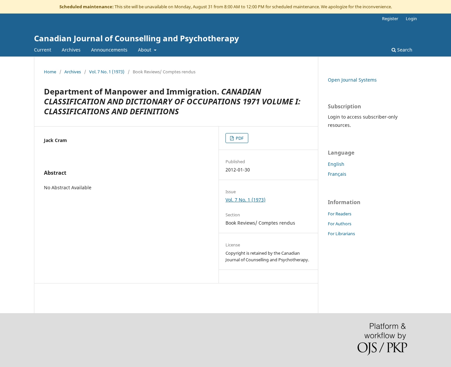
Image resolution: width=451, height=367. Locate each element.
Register (390, 18)
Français (337, 174)
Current (42, 50)
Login (411, 18)
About (145, 50)
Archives (71, 50)
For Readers (339, 214)
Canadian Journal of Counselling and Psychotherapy (136, 38)
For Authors (339, 224)
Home (50, 72)
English (336, 164)
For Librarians (341, 234)
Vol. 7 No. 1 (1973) (106, 72)
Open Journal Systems (352, 80)
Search (404, 50)
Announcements (109, 50)
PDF (239, 138)
